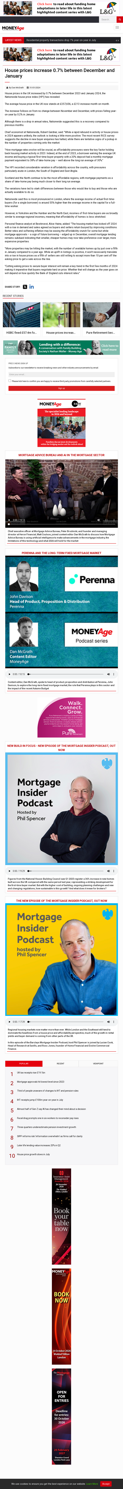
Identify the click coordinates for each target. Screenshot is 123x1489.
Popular (23, 1063)
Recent (60, 1063)
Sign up (61, 388)
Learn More (92, 1484)
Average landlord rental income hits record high (52, 40)
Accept (106, 1484)
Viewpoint (98, 1063)
